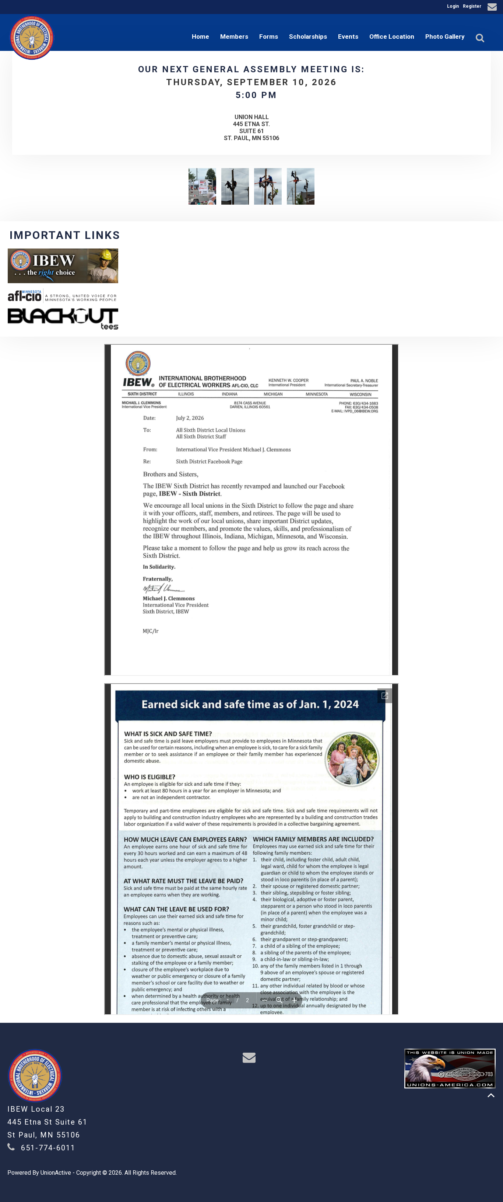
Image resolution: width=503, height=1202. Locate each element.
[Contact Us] (493, 7)
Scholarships (308, 36)
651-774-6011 (48, 1147)
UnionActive (56, 1172)
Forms (268, 36)
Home (200, 36)
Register (472, 6)
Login (453, 6)
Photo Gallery (445, 36)
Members (234, 36)
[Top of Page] (491, 1095)
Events (348, 36)
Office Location (391, 36)
